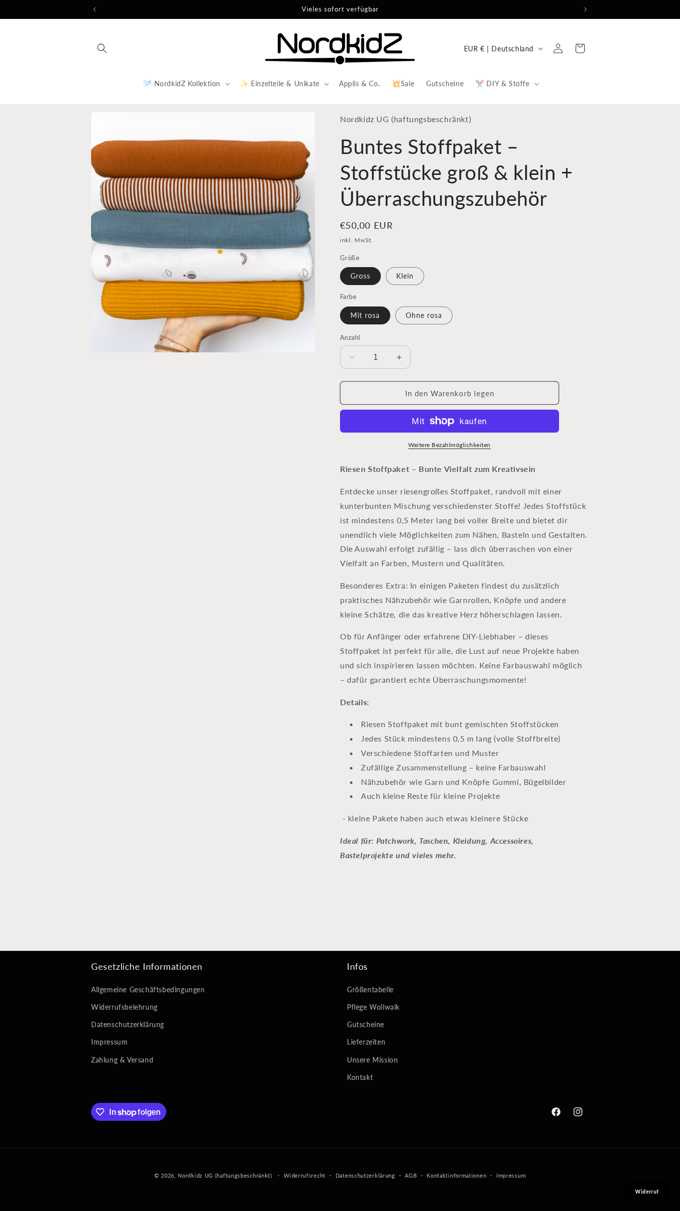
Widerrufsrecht (305, 1175)
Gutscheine (365, 1024)
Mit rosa (365, 315)
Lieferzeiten (366, 1042)
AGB (411, 1175)
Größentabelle (370, 989)
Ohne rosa (424, 315)
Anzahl (350, 337)
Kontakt (360, 1077)
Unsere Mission (372, 1060)
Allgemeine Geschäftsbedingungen (148, 989)
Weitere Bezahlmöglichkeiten (449, 445)
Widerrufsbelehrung (124, 1007)
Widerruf (340, 1193)
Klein (405, 276)
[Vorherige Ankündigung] (95, 9)
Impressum (109, 1042)
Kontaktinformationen (456, 1175)
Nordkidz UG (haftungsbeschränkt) (225, 1175)
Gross (360, 276)
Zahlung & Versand (122, 1060)
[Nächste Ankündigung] (585, 9)
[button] (102, 48)
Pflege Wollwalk (373, 1007)
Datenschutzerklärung (127, 1024)
